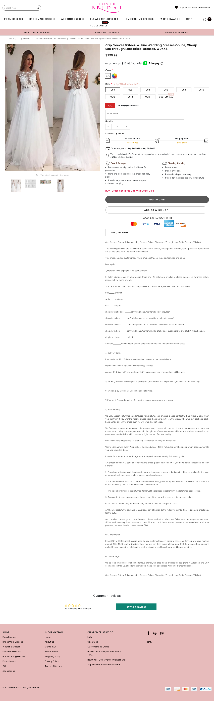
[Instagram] (162, 633)
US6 (166, 90)
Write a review (136, 606)
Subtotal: (110, 133)
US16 (147, 97)
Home (11, 38)
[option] (37, 32)
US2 (130, 90)
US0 (113, 90)
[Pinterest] (154, 633)
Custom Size (166, 97)
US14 (130, 97)
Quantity (109, 121)
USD (149, 642)
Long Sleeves (24, 38)
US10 (201, 90)
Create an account (200, 7)
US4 (148, 90)
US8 (184, 90)
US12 (112, 97)
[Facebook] (148, 633)
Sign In (183, 7)
